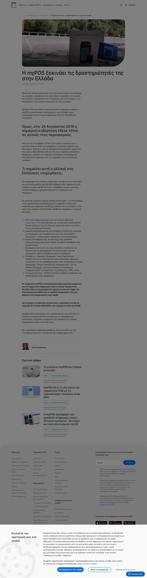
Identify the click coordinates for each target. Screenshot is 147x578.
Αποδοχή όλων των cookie (70, 570)
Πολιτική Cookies (89, 564)
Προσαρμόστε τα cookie (125, 570)
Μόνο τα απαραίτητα (100, 570)
